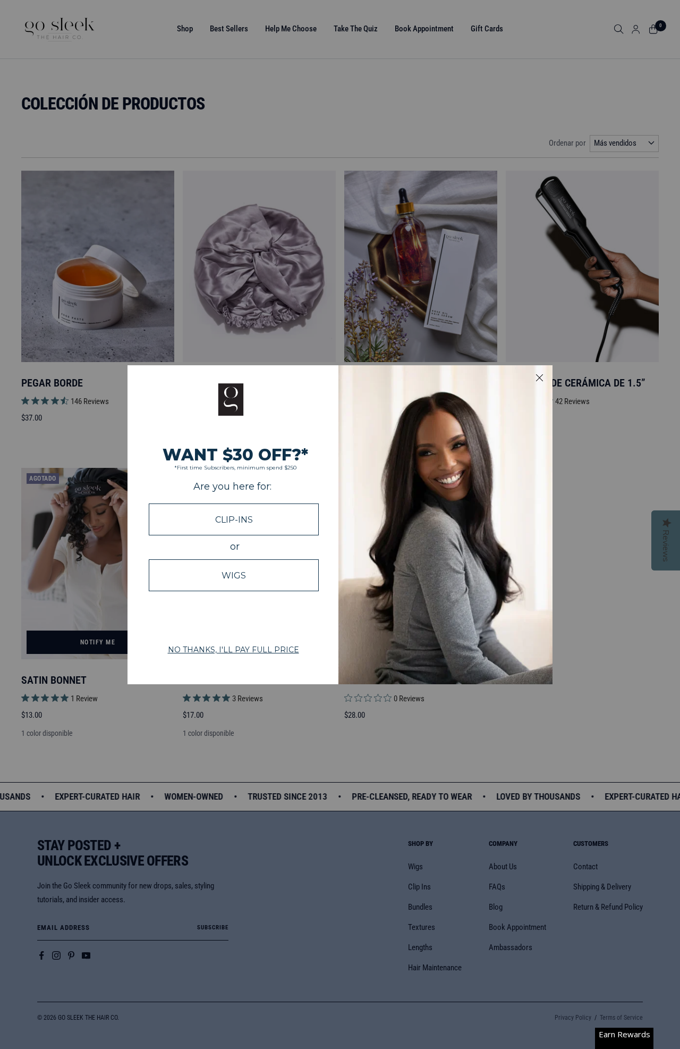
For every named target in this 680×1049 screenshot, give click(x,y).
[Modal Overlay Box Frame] (340, 524)
